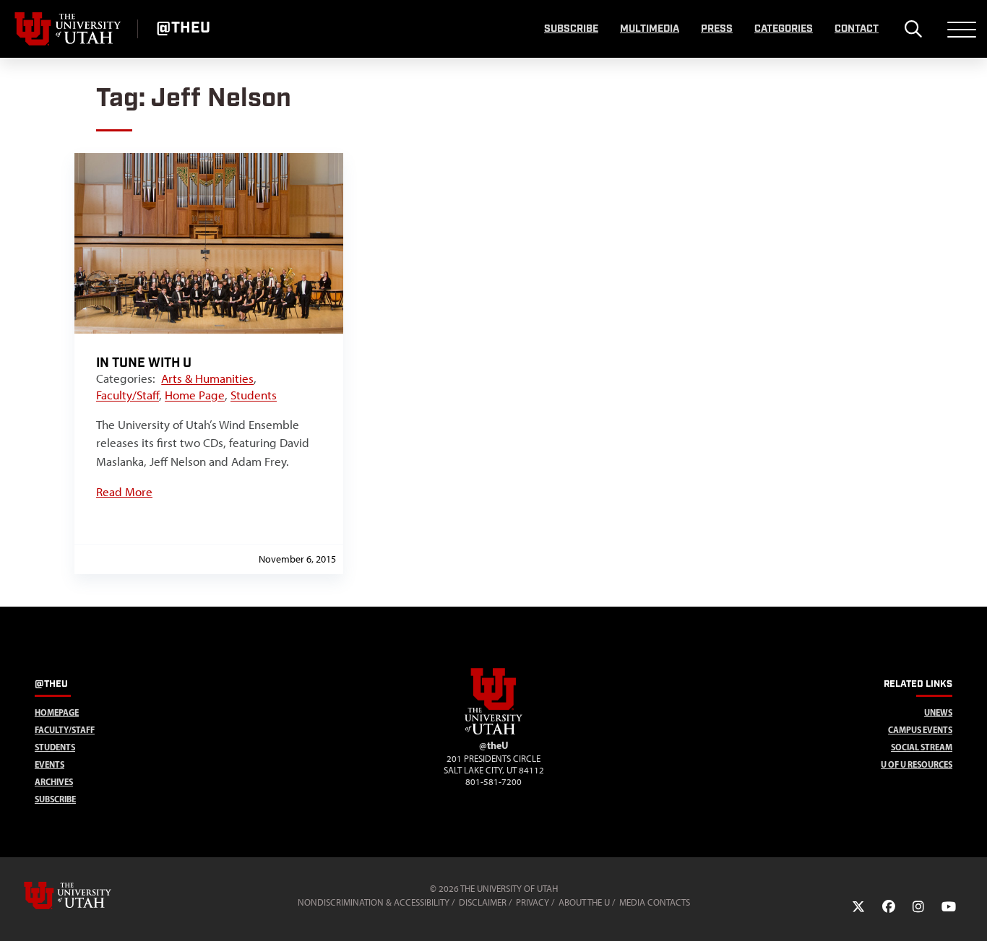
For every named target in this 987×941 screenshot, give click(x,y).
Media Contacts (654, 902)
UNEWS (938, 712)
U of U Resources (916, 764)
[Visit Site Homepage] (493, 732)
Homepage (57, 712)
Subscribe (571, 28)
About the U (584, 902)
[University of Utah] (88, 895)
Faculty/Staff (127, 395)
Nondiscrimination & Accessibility (373, 902)
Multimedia (649, 28)
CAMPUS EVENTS (920, 729)
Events (49, 764)
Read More (124, 492)
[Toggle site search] (912, 29)
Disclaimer (483, 902)
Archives (54, 781)
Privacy (532, 902)
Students (253, 395)
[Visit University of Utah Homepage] (68, 29)
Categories (783, 28)
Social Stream (921, 747)
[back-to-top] (969, 912)
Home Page (195, 395)
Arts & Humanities (207, 378)
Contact (857, 28)
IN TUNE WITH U (143, 363)
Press (717, 28)
